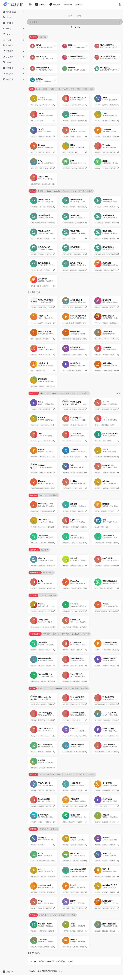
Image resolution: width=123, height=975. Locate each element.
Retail (45, 105)
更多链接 (71, 961)
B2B (76, 152)
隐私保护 (112, 307)
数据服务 (103, 511)
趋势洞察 (33, 495)
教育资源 (43, 681)
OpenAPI (82, 876)
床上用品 (65, 105)
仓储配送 (97, 931)
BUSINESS (34, 543)
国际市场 (39, 238)
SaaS (96, 425)
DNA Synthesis (99, 736)
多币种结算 (34, 892)
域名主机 (84, 393)
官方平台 (73, 790)
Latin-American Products (38, 222)
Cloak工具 (76, 634)
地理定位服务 (108, 370)
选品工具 (43, 495)
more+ (119, 393)
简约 (80, 488)
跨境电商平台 (114, 105)
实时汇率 (40, 822)
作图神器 (50, 774)
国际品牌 (74, 168)
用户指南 (97, 650)
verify (79, 355)
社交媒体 (77, 457)
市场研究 (74, 543)
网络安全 (49, 386)
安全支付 (42, 892)
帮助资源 (65, 665)
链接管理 (41, 806)
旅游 (64, 238)
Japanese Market (80, 222)
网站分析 (112, 822)
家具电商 (48, 136)
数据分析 (80, 511)
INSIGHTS (42, 543)
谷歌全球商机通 (99, 543)
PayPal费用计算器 (68, 323)
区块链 (97, 527)
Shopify (55, 393)
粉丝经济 (82, 611)
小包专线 (42, 915)
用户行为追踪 (74, 527)
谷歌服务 (41, 650)
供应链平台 (34, 550)
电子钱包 (40, 845)
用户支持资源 (67, 681)
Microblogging (113, 611)
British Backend (100, 254)
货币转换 (45, 339)
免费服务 (65, 806)
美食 (73, 238)
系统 (103, 441)
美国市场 (105, 105)
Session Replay (76, 588)
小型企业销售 (44, 168)
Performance (44, 736)
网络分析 (42, 386)
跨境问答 (78, 4)
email (74, 355)
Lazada (57, 191)
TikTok (32, 688)
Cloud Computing (112, 254)
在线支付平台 (74, 892)
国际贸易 (97, 790)
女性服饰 (65, 136)
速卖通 (89, 191)
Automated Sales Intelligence (72, 736)
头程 (100, 806)
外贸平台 (65, 931)
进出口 (114, 790)
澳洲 (78, 89)
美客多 (81, 191)
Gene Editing (110, 736)
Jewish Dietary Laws (42, 861)
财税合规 (54, 829)
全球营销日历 (67, 339)
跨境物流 (49, 565)
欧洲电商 (105, 238)
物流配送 (73, 931)
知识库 (112, 425)
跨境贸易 (70, 152)
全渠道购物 (66, 168)
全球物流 (74, 876)
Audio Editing (35, 441)
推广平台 (56, 634)
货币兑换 (38, 339)
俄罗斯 (65, 89)
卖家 (73, 720)
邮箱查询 (105, 307)
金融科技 (112, 845)
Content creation (36, 627)
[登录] (120, 5)
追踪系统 (86, 634)
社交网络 (80, 665)
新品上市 (106, 270)
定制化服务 (114, 565)
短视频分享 (66, 611)
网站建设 (73, 425)
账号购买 (52, 595)
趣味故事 (73, 120)
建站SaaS (33, 393)
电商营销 (42, 207)
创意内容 (65, 704)
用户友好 (80, 425)
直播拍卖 (97, 152)
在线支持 (65, 650)
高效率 (81, 806)
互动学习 (65, 120)
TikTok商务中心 (113, 704)
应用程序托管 (35, 704)
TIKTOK (41, 191)
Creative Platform (46, 441)
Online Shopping (36, 105)
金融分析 (111, 511)
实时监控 (65, 527)
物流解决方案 (99, 876)
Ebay (49, 191)
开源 (39, 409)
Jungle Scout (42, 527)
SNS (67, 688)
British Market (67, 254)
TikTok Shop (66, 720)
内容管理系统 (104, 425)
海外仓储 (52, 915)
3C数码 (48, 152)
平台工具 (65, 457)
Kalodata (33, 752)
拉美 (58, 89)
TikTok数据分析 (67, 752)
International (77, 254)
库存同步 (42, 767)
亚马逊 (32, 191)
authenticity (66, 355)
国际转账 (65, 892)
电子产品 (33, 152)
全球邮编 (116, 370)
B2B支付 (97, 892)
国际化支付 (82, 908)
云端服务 (109, 752)
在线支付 (33, 845)
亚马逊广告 (34, 207)
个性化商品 (34, 168)
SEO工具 (75, 393)
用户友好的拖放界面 (83, 472)
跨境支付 (33, 829)
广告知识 (49, 207)
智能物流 (83, 947)
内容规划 (33, 588)
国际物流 (97, 168)
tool (64, 307)
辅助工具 (41, 790)
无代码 (75, 488)
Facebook (58, 688)
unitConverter (79, 307)
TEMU (73, 191)
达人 (78, 720)
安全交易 (74, 908)
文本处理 (38, 370)
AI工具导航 (61, 961)
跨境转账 (112, 861)
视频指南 (50, 681)
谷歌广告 (109, 543)
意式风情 (33, 254)
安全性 (80, 790)
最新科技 (113, 270)
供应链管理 (41, 565)
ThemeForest (67, 441)
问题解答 (105, 665)
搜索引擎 (105, 120)
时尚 (41, 120)
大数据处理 (117, 752)
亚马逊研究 (51, 527)
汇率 (32, 339)
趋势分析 (82, 543)
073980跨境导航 (38, 961)
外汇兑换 (105, 861)
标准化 (48, 355)
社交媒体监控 (116, 720)
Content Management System (40, 488)
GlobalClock (98, 339)
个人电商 (97, 136)
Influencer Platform (101, 611)
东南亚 (45, 89)
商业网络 (33, 665)
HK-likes (33, 611)
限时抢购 (112, 152)
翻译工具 (60, 774)
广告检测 (65, 634)
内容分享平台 (42, 611)
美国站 (106, 207)
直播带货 (33, 720)
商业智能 (65, 511)
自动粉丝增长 (84, 627)
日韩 (52, 89)
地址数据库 (98, 370)
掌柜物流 (75, 947)
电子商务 (112, 120)
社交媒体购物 (106, 136)
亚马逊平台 (98, 207)
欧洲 (38, 89)
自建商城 (81, 409)
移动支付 (105, 845)
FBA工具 (33, 527)
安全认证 (65, 565)
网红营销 (75, 627)
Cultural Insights (68, 222)
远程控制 (43, 704)
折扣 (37, 120)
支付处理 (48, 908)
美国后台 (46, 270)
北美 (31, 89)
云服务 (33, 270)
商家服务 (33, 908)
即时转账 (105, 488)
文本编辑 (33, 790)
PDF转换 (33, 323)
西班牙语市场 (116, 222)
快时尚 (79, 136)
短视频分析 (107, 720)
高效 (44, 370)
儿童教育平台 (82, 120)
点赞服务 (50, 611)
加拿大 (33, 238)
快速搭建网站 (67, 488)
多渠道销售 (73, 409)
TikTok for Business (101, 704)
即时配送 (97, 472)
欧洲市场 (107, 222)
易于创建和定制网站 (69, 472)
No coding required (110, 457)
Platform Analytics (46, 511)
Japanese (81, 270)
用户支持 (33, 650)
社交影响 (81, 704)
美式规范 (41, 355)
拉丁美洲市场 (99, 222)
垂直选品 (106, 565)
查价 (105, 806)
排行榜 (39, 286)
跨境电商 (112, 168)
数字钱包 (65, 845)
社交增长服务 (67, 627)
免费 (75, 752)
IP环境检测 (34, 386)
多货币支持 (66, 908)
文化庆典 (71, 822)
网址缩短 (105, 355)
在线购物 (33, 136)
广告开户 (46, 634)
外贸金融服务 (67, 861)
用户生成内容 (44, 457)
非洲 (91, 89)
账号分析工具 (35, 572)
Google (49, 688)
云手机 (50, 704)
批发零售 (105, 168)
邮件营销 (84, 688)
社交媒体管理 (51, 588)
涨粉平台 (33, 595)
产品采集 (97, 441)
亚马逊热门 (98, 270)
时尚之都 (40, 254)
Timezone (116, 339)
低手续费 (97, 488)
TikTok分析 (98, 720)
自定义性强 (73, 806)
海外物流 (62, 915)
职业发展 (48, 665)
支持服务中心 (35, 681)
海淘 (114, 876)
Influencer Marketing (49, 627)
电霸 (107, 527)
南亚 (72, 89)
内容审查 (97, 323)
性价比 (72, 136)
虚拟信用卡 (44, 829)
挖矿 (102, 527)
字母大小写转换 (50, 790)
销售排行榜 (53, 495)
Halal (32, 861)
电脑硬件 (41, 152)
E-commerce (52, 105)
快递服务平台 (67, 947)
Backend (65, 270)
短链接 (112, 355)
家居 (32, 120)
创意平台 (91, 774)
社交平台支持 (106, 650)
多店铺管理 (105, 409)
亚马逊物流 (70, 370)
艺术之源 (48, 254)
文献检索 (33, 355)
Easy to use (98, 457)
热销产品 (45, 286)
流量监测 (105, 822)
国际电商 (65, 207)
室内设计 (41, 136)
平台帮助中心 (35, 634)
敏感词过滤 (113, 323)
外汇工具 (33, 822)
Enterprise (73, 270)
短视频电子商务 (35, 184)
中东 (85, 89)
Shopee (66, 191)
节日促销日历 (77, 339)
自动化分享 (41, 588)
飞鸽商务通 (67, 4)
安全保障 (105, 908)
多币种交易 (113, 488)
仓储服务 (33, 565)
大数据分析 (84, 527)
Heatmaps (66, 588)
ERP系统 (97, 409)
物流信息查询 (42, 307)
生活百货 (73, 105)
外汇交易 (65, 790)
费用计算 (78, 370)
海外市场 (102, 588)
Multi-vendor (44, 425)
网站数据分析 (48, 572)
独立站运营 (44, 393)
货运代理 (112, 931)
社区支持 (112, 665)
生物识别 (80, 565)
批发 (64, 152)
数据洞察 (97, 822)
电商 (71, 457)
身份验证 (73, 565)
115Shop (65, 409)
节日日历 (79, 822)
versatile (70, 307)
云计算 (97, 511)
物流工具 (71, 915)
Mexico (50, 222)
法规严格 (112, 238)
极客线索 (81, 752)
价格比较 (97, 120)
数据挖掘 (48, 752)
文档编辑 (48, 323)
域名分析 (97, 307)
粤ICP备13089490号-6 (55, 971)
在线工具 (78, 323)
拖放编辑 (65, 425)
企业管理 (39, 270)
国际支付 (97, 861)
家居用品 (80, 105)
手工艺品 (52, 168)
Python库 (33, 409)
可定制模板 (34, 457)
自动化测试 (46, 409)
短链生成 (48, 806)
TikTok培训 (50, 961)
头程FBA (33, 915)
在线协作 (40, 323)
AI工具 (42, 774)
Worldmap (108, 339)
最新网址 (43, 37)
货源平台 (44, 550)
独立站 (109, 441)
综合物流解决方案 (43, 947)
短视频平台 (73, 704)
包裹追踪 (33, 307)
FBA (64, 370)
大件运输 (33, 931)
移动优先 (97, 105)
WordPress (65, 393)
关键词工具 (66, 543)
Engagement (34, 736)
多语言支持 (34, 472)
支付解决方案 (35, 876)
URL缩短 (33, 806)
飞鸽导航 (45, 971)
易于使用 (42, 472)
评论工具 (70, 774)
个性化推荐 (98, 565)
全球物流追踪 (52, 307)
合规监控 (105, 323)
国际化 (65, 822)
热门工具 (33, 774)
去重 (32, 370)
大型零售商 (82, 168)
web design (76, 441)
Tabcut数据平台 (100, 752)
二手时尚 (115, 136)
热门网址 (33, 37)
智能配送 (33, 947)
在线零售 (73, 207)
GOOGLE (50, 543)
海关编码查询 (106, 790)
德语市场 (97, 238)
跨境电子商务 (51, 720)
